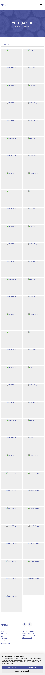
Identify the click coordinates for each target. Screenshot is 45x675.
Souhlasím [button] (12, 667)
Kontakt (3, 641)
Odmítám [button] (32, 667)
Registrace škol (5, 643)
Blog (2, 636)
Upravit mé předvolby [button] (22, 671)
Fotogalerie (26, 26)
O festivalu (4, 634)
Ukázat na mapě (27, 638)
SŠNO (5, 5)
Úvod (16, 26)
